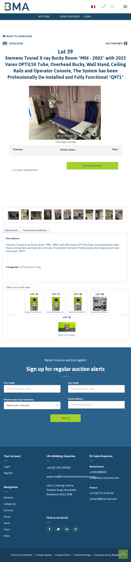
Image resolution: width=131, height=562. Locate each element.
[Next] (94, 113)
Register (8, 473)
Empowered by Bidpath (107, 555)
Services (8, 510)
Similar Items (67, 149)
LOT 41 (67, 326)
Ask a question (92, 165)
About (7, 517)
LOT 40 (100, 303)
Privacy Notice (44, 555)
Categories (10, 504)
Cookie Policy (62, 555)
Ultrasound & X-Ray (30, 267)
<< (10, 314)
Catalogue (16, 43)
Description (11, 230)
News (7, 523)
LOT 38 (78, 303)
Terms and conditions (35, 230)
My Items (44, 16)
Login (87, 16)
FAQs (7, 536)
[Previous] (35, 113)
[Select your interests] (32, 405)
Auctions (8, 497)
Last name (73, 383)
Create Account (70, 16)
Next (115, 149)
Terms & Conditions (21, 555)
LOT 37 (56, 303)
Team (7, 529)
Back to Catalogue (19, 36)
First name (9, 383)
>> (125, 314)
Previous (18, 149)
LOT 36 (34, 303)
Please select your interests (19, 400)
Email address (76, 399)
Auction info (114, 43)
